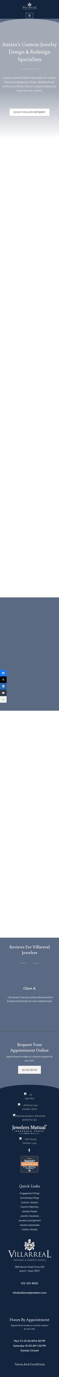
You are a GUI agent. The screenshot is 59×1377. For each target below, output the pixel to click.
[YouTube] (35, 1305)
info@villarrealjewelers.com (29, 1292)
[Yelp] (40, 1305)
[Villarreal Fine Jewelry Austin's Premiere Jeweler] (29, 6)
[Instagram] (18, 1305)
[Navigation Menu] (29, 15)
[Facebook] (13, 1305)
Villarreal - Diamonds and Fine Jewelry (29, 1164)
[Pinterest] (29, 1305)
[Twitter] (3, 679)
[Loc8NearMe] (29, 1168)
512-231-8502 (29, 1283)
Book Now (29, 1070)
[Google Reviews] (46, 1305)
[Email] (3, 693)
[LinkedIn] (24, 1305)
